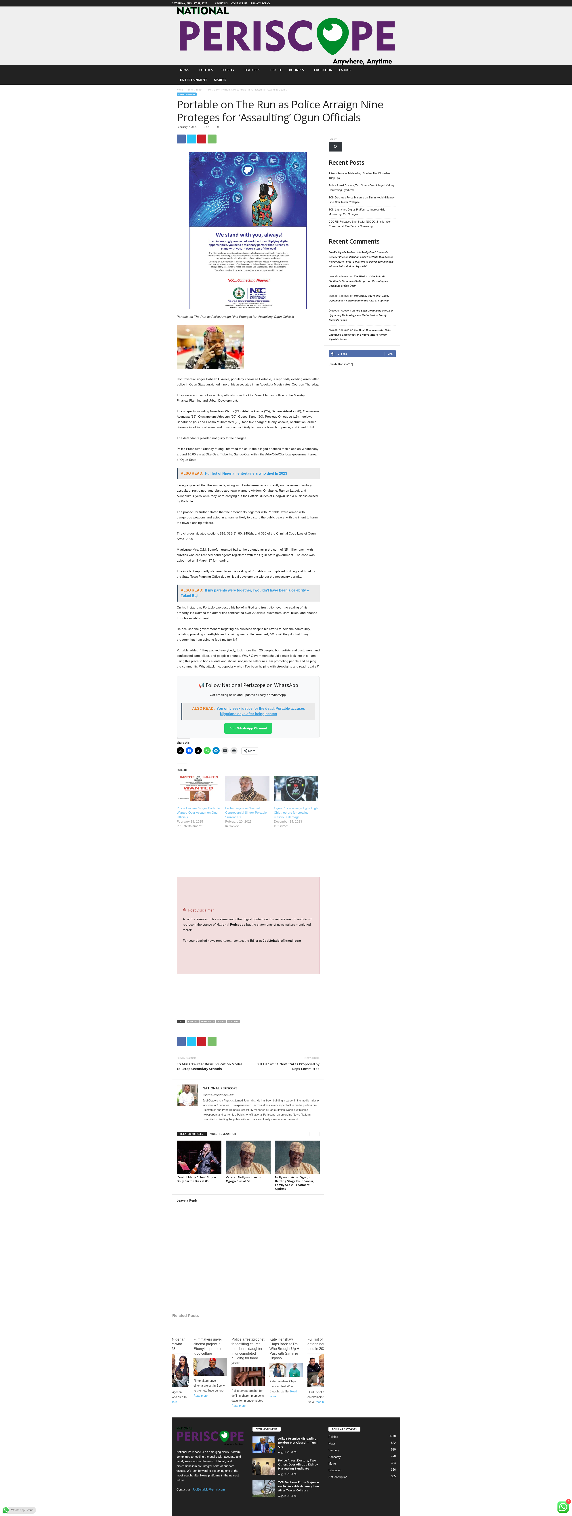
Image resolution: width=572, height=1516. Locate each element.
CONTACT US (239, 3)
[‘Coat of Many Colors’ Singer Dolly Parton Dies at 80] (199, 1157)
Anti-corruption (337, 1477)
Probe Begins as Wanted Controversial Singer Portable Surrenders (246, 812)
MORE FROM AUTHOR (223, 1133)
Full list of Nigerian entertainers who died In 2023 (170, 1344)
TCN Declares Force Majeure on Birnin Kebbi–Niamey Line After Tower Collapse (362, 200)
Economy (334, 1457)
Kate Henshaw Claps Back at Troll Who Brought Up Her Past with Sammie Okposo (286, 1348)
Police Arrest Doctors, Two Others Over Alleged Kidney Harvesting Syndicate (361, 188)
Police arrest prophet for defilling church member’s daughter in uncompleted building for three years (247, 1351)
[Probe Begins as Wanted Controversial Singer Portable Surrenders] (247, 788)
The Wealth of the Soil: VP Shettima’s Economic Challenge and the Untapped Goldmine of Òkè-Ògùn (358, 281)
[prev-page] (311, 1134)
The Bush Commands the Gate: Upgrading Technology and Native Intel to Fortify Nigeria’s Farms (361, 315)
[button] (393, 75)
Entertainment (193, 80)
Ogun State (207, 1021)
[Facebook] (397, 3)
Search (333, 139)
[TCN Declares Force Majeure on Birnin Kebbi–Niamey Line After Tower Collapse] (263, 1488)
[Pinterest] (201, 139)
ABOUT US (221, 3)
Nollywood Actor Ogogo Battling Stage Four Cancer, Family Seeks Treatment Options (294, 1183)
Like (390, 353)
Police (221, 1021)
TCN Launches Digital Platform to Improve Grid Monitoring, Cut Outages (357, 212)
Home (180, 89)
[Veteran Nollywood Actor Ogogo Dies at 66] (248, 1157)
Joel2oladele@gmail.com (208, 1489)
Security (227, 70)
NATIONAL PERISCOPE (220, 1088)
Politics (206, 70)
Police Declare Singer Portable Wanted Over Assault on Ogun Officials (198, 812)
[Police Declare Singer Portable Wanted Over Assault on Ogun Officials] (199, 788)
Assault (192, 1021)
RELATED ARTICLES (191, 1133)
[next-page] (317, 1134)
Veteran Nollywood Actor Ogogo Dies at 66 (244, 1179)
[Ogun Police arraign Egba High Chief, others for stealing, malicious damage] (296, 788)
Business (296, 70)
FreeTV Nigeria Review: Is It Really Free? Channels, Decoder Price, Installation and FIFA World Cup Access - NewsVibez (362, 257)
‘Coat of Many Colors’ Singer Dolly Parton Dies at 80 (197, 1179)
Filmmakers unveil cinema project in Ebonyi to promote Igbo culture (208, 1346)
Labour (345, 70)
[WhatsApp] (212, 139)
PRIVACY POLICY (260, 3)
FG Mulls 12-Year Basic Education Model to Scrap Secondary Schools (209, 1066)
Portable (233, 1021)
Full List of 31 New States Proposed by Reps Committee (288, 1066)
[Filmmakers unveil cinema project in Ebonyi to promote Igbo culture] (210, 1367)
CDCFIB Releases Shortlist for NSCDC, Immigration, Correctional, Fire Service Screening (360, 224)
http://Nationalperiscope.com (218, 1094)
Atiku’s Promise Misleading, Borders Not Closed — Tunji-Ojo (359, 176)
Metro (332, 1463)
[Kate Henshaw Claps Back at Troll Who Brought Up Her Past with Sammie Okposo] (286, 1370)
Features (252, 70)
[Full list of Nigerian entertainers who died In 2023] (172, 1370)
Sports (220, 80)
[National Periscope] (286, 35)
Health (276, 70)
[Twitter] (191, 139)
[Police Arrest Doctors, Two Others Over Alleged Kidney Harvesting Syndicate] (263, 1466)
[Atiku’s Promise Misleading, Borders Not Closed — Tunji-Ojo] (263, 1444)
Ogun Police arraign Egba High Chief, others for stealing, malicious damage (296, 812)
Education (323, 70)
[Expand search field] (335, 147)
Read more (200, 1395)
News (184, 70)
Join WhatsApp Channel (248, 728)
